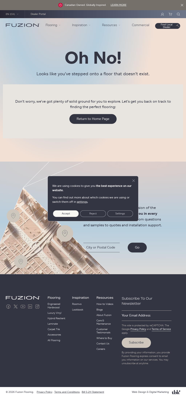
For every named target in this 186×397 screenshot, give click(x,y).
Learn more (118, 5)
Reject (93, 213)
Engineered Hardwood (54, 306)
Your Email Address (136, 315)
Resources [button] (109, 25)
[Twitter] (15, 306)
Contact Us (102, 343)
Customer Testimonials (103, 331)
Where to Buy (104, 338)
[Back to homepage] (23, 25)
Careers (100, 349)
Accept (66, 213)
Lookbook (77, 309)
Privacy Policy (138, 329)
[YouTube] (22, 306)
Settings (120, 213)
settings (82, 201)
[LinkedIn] (30, 306)
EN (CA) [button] (10, 14)
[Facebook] (8, 306)
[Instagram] (37, 306)
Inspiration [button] (79, 25)
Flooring (54, 298)
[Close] (182, 5)
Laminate (53, 324)
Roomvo (77, 304)
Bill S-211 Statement (93, 392)
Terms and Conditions (67, 392)
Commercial (140, 25)
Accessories (54, 335)
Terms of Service (161, 329)
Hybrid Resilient (56, 318)
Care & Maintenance (103, 322)
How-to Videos (104, 304)
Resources (104, 298)
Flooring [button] (51, 25)
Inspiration (80, 298)
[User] (162, 14)
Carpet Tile (54, 329)
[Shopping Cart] (170, 14)
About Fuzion (104, 315)
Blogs (99, 309)
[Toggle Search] (178, 14)
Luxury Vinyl (54, 313)
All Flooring (54, 340)
